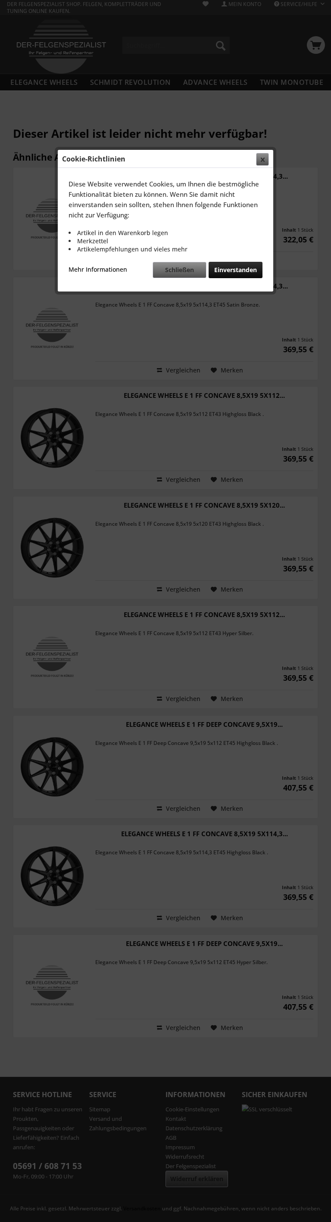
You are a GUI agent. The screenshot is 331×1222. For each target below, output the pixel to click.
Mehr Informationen (98, 269)
